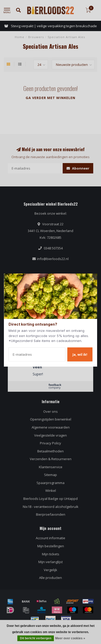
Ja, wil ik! (80, 354)
